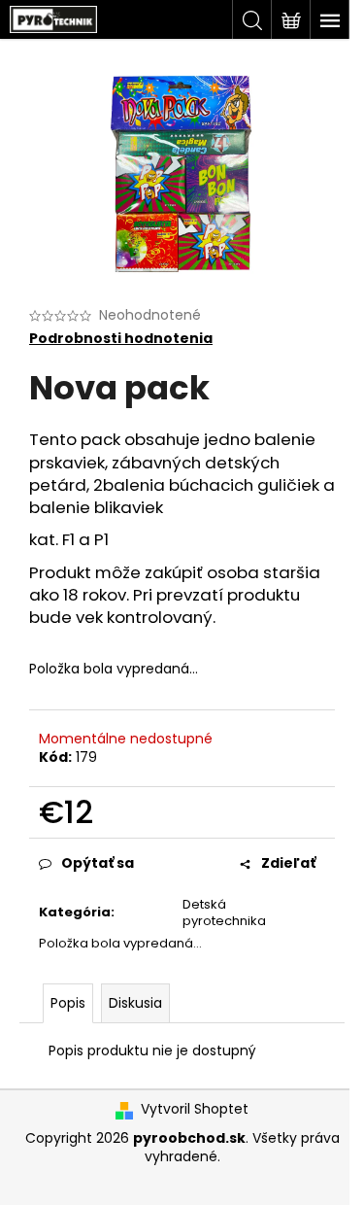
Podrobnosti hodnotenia (121, 338)
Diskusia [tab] (135, 1003)
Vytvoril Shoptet (194, 1109)
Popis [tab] (67, 1003)
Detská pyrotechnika (224, 912)
